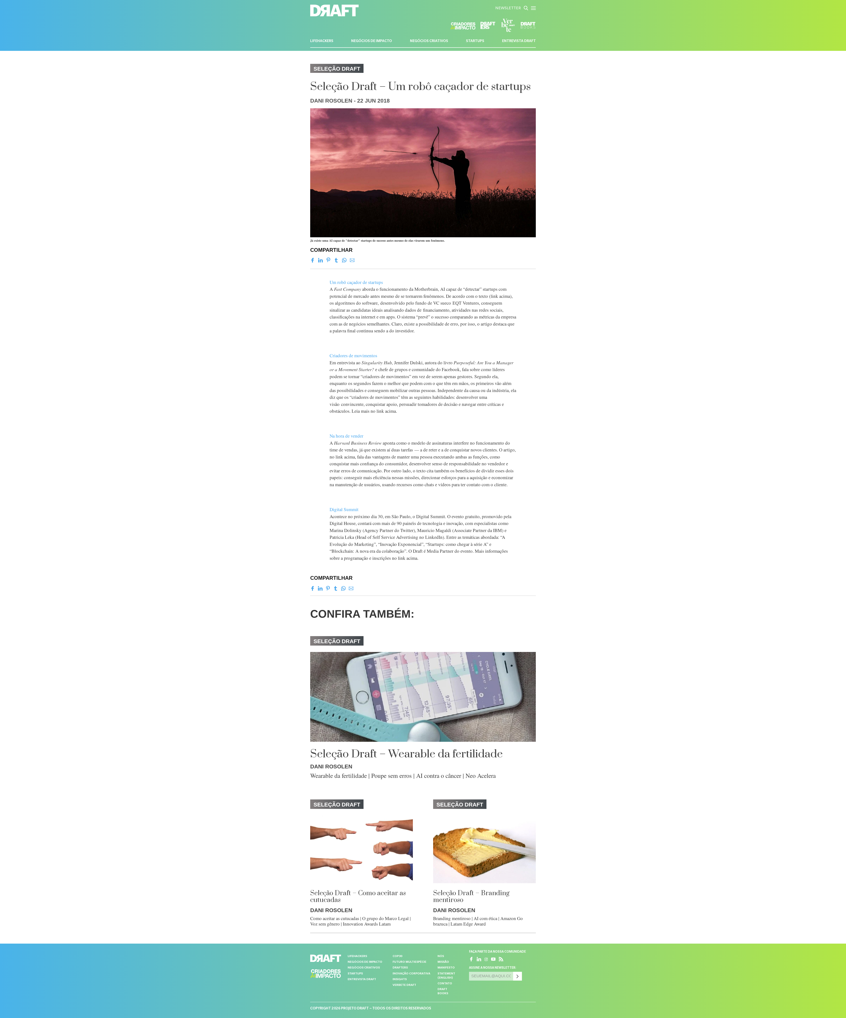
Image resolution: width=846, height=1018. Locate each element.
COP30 (397, 956)
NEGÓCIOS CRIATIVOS (429, 41)
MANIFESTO (446, 968)
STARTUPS (475, 41)
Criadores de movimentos (353, 355)
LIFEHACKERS (321, 41)
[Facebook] (312, 260)
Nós (441, 956)
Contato (445, 983)
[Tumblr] (336, 260)
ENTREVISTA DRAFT (519, 41)
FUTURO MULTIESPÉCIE (409, 962)
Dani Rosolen (331, 101)
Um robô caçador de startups (356, 282)
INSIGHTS (400, 979)
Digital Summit (344, 509)
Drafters (400, 968)
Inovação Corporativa (411, 974)
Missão (443, 962)
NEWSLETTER (508, 8)
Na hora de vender (346, 436)
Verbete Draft (404, 985)
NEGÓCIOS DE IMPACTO (371, 41)
